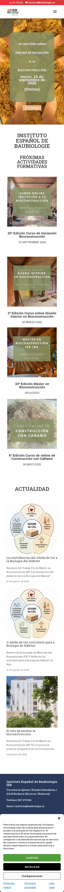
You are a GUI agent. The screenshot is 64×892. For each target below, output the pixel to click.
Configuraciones (32, 876)
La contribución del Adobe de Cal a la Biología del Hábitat (32, 559)
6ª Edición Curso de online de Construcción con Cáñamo (32, 457)
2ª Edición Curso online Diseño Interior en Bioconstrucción (32, 314)
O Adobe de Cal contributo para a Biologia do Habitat (30, 644)
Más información (32, 108)
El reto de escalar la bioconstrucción (20, 732)
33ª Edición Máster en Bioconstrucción (32, 385)
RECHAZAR (32, 867)
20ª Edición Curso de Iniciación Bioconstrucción (32, 234)
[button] (59, 818)
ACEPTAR (32, 857)
